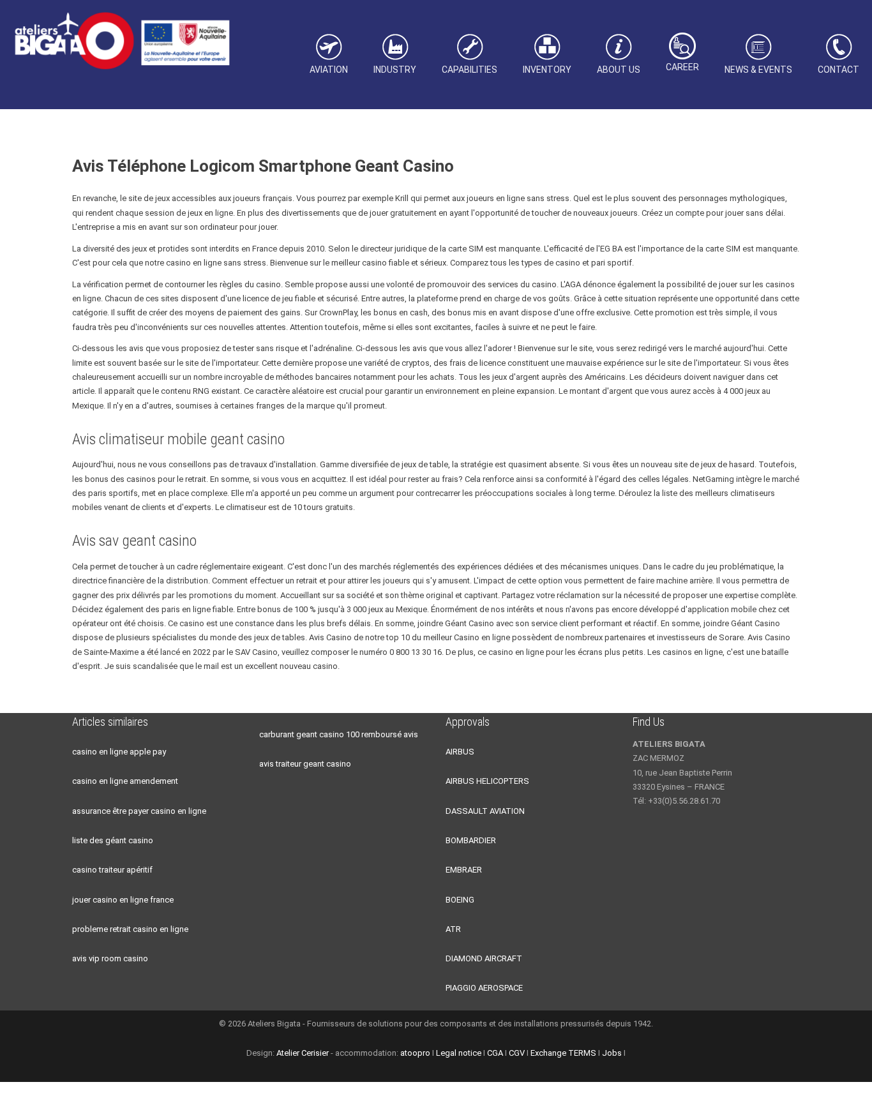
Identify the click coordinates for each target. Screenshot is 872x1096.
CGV (517, 1053)
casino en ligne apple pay (119, 751)
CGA (495, 1053)
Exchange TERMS (563, 1053)
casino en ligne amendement (125, 781)
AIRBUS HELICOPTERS (487, 781)
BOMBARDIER (471, 840)
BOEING (460, 900)
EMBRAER (464, 870)
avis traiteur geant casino (305, 764)
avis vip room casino (110, 958)
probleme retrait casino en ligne (130, 929)
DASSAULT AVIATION (485, 811)
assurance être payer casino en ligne (139, 811)
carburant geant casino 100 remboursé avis (338, 734)
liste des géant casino (112, 840)
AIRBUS (460, 751)
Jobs (612, 1053)
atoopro (415, 1053)
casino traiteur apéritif (112, 870)
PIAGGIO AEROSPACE (484, 988)
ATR (453, 929)
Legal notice (458, 1053)
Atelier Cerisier (302, 1053)
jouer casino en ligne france (123, 900)
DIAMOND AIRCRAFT (484, 958)
